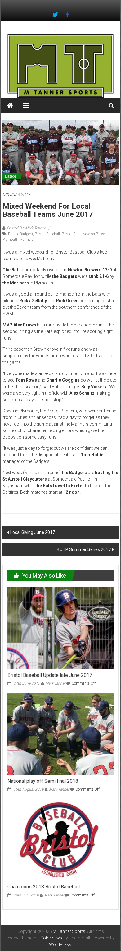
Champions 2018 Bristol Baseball (43, 887)
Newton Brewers (96, 234)
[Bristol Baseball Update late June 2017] (60, 627)
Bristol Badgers (20, 234)
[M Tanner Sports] (60, 66)
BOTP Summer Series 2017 (84, 549)
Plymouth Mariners (18, 239)
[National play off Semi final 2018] (60, 733)
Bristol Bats (71, 234)
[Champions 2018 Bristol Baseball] (60, 839)
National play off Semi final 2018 (42, 781)
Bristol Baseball (47, 234)
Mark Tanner (55, 683)
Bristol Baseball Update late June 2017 (49, 675)
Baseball (12, 176)
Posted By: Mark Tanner (26, 228)
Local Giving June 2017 (32, 532)
